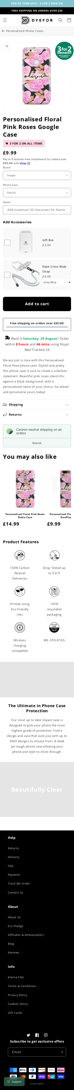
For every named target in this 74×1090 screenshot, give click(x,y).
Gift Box (48, 240)
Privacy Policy (17, 995)
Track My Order (19, 883)
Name (6, 202)
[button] (5, 20)
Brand (6, 167)
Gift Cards (15, 1013)
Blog (11, 944)
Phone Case (10, 185)
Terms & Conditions (22, 986)
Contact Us (15, 892)
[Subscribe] (61, 1052)
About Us (14, 917)
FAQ (11, 866)
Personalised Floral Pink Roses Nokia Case (25, 516)
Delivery (14, 857)
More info (36, 442)
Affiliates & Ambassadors (26, 935)
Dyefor (41, 1084)
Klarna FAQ (16, 977)
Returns (13, 848)
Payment (14, 875)
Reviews (13, 952)
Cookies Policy (18, 1004)
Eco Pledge (15, 926)
